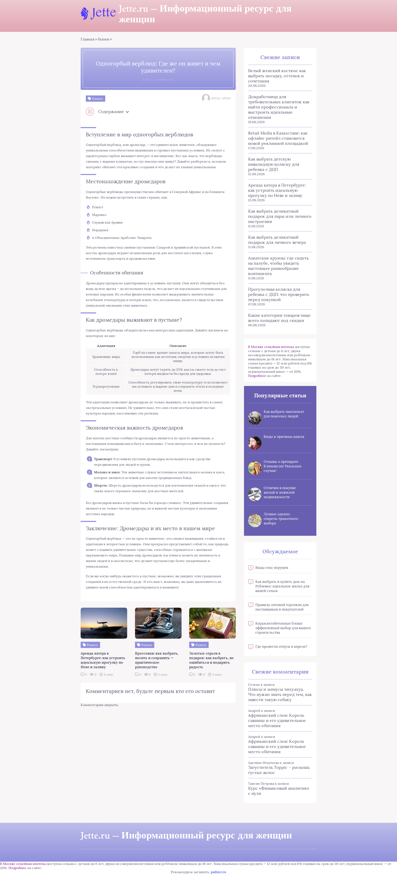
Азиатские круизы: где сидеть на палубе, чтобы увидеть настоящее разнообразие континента (278, 265)
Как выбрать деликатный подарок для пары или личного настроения (279, 216)
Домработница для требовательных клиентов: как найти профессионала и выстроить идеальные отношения (279, 107)
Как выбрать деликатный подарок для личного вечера (277, 240)
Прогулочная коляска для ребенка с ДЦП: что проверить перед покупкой (278, 294)
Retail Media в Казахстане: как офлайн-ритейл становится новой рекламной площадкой (278, 138)
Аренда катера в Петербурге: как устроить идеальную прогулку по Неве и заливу (277, 190)
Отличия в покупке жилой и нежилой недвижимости (280, 492)
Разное (103, 39)
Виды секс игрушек (271, 567)
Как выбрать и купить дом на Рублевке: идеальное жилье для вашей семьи (282, 586)
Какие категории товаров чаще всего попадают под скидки (279, 318)
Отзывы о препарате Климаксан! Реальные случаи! (283, 466)
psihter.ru (218, 872)
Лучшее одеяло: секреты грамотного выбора (281, 518)
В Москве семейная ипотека (271, 347)
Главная (87, 39)
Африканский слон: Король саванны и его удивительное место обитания (277, 720)
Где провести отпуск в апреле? (281, 646)
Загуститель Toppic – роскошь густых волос (279, 770)
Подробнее (257, 376)
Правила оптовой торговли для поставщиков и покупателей (282, 607)
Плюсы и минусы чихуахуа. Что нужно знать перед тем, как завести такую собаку (280, 694)
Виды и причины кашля (284, 436)
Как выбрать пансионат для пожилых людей (284, 413)
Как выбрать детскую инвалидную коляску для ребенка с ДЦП (273, 164)
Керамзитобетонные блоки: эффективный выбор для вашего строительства (283, 628)
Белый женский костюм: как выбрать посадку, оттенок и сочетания (277, 75)
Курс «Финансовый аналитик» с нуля (278, 791)
